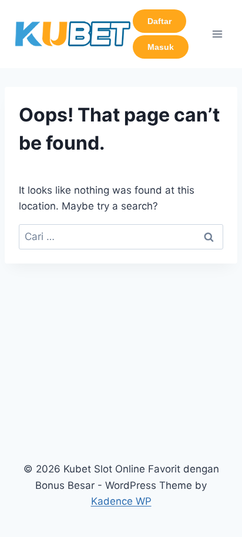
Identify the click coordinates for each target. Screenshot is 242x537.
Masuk (160, 47)
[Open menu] (217, 34)
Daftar (159, 21)
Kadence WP (121, 501)
